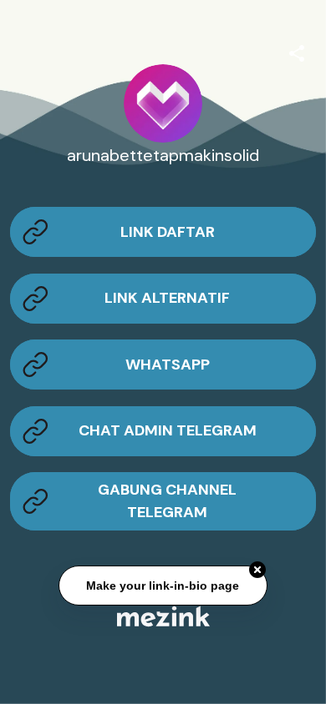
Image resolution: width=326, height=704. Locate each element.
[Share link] (297, 51)
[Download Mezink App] (163, 616)
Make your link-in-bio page (163, 585)
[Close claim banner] (257, 569)
